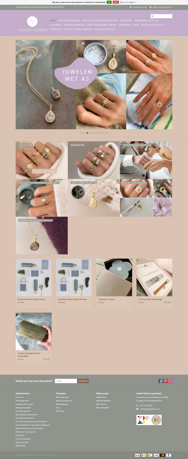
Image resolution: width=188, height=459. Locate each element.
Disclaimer (20, 435)
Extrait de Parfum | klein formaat (31, 299)
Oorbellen (55, 29)
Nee (115, 2)
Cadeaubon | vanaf (106, 299)
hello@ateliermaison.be (150, 409)
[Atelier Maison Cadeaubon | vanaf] (114, 277)
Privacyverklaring (23, 439)
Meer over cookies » (128, 2)
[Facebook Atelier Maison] (160, 381)
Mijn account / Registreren (162, 7)
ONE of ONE (126, 20)
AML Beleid (20, 445)
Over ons (20, 397)
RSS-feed (60, 411)
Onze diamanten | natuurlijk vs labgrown (33, 425)
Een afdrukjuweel (23, 411)
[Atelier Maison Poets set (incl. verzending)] (154, 277)
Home (53, 20)
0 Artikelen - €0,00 (140, 7)
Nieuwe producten (64, 400)
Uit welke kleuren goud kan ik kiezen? (31, 421)
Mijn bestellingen (103, 400)
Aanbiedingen (62, 404)
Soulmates (56, 25)
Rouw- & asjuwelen (74, 25)
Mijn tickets (101, 404)
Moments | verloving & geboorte (100, 20)
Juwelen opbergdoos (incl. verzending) (29, 354)
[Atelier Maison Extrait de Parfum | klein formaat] (34, 277)
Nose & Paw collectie (152, 25)
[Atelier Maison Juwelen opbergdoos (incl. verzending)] (34, 331)
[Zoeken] (152, 16)
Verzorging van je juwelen (26, 414)
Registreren (101, 397)
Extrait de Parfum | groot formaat (72, 299)
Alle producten (62, 397)
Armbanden (124, 25)
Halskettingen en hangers (78, 29)
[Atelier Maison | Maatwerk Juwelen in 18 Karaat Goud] (32, 22)
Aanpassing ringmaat (25, 418)
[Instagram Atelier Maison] (170, 381)
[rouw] (94, 84)
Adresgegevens (22, 400)
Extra (136, 25)
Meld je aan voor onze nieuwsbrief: (34, 380)
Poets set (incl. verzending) (150, 299)
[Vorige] (21, 85)
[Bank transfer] (137, 455)
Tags (58, 407)
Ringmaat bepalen (23, 407)
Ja (109, 2)
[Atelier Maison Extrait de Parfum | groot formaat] (74, 277)
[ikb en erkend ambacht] (154, 420)
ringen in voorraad (69, 20)
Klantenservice (22, 442)
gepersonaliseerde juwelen (101, 25)
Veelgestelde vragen (24, 404)
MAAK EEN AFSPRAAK (105, 29)
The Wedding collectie (146, 20)
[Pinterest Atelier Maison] (165, 381)
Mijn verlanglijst (102, 407)
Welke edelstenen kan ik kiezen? (29, 428)
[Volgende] (167, 85)
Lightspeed (54, 455)
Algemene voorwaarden (26, 432)
